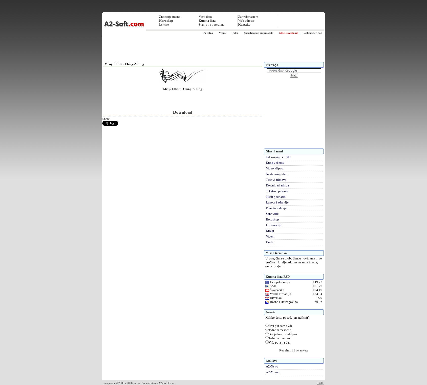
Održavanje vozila (278, 157)
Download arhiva (277, 185)
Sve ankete (301, 350)
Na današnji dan (276, 174)
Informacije (273, 225)
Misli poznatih (276, 197)
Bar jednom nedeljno (283, 334)
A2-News (272, 366)
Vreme (223, 32)
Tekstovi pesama (277, 191)
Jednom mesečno (280, 330)
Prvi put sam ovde (281, 326)
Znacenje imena (169, 16)
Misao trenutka (276, 253)
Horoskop (272, 219)
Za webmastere (248, 16)
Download (182, 112)
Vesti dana (206, 16)
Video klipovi (275, 168)
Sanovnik (272, 214)
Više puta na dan (280, 342)
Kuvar (270, 231)
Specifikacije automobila (258, 32)
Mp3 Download (288, 32)
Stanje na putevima (211, 24)
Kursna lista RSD (278, 276)
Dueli (269, 242)
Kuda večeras (275, 163)
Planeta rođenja (276, 208)
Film (235, 32)
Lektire (164, 24)
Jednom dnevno (279, 338)
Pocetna (208, 32)
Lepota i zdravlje (277, 202)
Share (106, 119)
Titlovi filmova (276, 180)
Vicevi (270, 236)
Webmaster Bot (312, 32)
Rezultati (285, 350)
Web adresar (246, 20)
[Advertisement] (213, 48)
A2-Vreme (272, 372)
